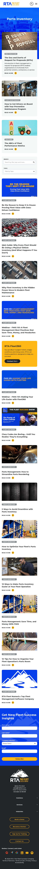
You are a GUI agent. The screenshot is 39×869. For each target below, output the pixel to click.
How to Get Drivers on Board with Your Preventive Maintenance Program (18, 106)
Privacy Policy (31, 860)
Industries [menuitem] (19, 811)
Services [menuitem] (19, 804)
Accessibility (19, 862)
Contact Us (11, 361)
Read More (9, 73)
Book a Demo (19, 819)
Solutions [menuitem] (19, 798)
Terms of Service (8, 860)
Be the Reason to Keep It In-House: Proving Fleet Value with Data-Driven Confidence (19, 207)
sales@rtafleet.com (19, 788)
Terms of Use (20, 860)
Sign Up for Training (19, 834)
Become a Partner (19, 827)
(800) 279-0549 (20, 786)
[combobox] (19, 162)
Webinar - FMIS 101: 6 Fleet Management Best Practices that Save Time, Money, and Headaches (18, 330)
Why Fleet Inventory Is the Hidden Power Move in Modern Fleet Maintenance (18, 290)
